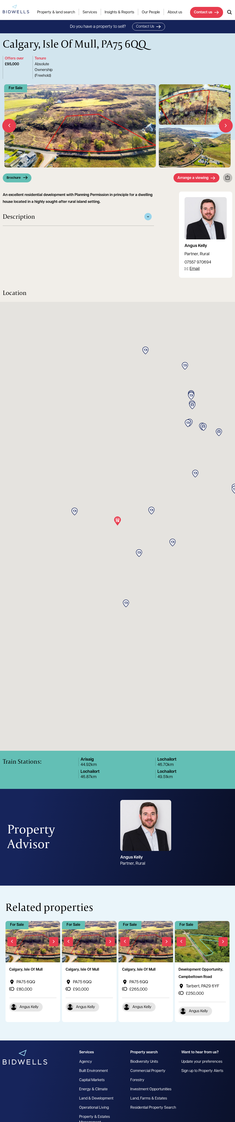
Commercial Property (147, 1071)
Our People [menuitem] (151, 12)
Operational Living (94, 1108)
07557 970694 (198, 263)
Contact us (203, 12)
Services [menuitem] (90, 12)
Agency (85, 1062)
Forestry (137, 1080)
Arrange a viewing (193, 178)
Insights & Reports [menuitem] (119, 12)
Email (195, 269)
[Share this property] (227, 177)
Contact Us (145, 26)
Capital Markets (92, 1080)
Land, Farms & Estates (148, 1098)
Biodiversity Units (144, 1062)
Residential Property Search (153, 1108)
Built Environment (93, 1071)
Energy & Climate (93, 1089)
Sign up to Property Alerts (202, 1071)
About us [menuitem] (175, 12)
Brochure (14, 178)
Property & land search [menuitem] (56, 12)
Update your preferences (201, 1062)
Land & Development (96, 1098)
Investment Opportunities (150, 1089)
